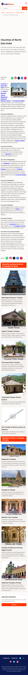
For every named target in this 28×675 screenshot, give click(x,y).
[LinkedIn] (14, 661)
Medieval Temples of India (11, 583)
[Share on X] (19, 78)
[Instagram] (17, 661)
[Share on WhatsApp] (12, 78)
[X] (24, 658)
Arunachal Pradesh (19, 101)
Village (17, 209)
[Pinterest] (10, 661)
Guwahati (13, 224)
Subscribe (14, 604)
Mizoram (3, 93)
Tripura (3, 95)
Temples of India (19, 12)
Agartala (8, 154)
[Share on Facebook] (22, 78)
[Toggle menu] (26, 3)
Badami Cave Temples (10, 517)
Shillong (3, 169)
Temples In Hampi (8, 490)
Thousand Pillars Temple (11, 362)
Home (2, 12)
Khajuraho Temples (9, 459)
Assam (8, 101)
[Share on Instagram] (15, 78)
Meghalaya (4, 97)
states (5, 91)
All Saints (20, 169)
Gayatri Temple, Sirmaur (11, 331)
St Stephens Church (19, 226)
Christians (7, 163)
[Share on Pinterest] (25, 78)
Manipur (3, 101)
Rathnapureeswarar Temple (12, 298)
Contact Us (6, 658)
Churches (3, 84)
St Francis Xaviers (21, 175)
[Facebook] (20, 658)
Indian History (9, 12)
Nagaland (4, 99)
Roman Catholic (20, 140)
